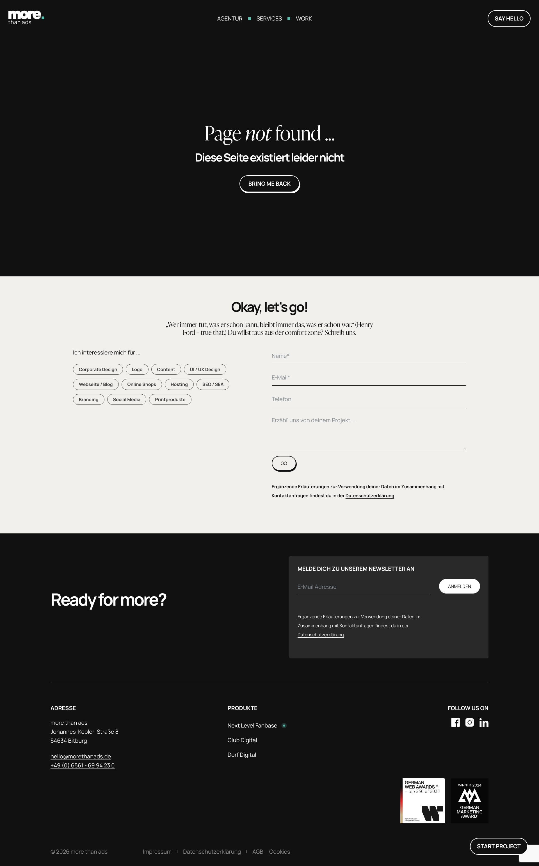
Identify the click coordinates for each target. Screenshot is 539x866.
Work (304, 18)
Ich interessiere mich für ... (106, 352)
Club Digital (242, 740)
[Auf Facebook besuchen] (455, 723)
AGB (257, 851)
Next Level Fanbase (252, 725)
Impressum (157, 851)
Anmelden (459, 586)
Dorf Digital (242, 754)
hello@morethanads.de (81, 756)
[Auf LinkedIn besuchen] (483, 723)
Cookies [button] (279, 851)
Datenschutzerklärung (370, 495)
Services (269, 18)
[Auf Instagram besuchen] (469, 723)
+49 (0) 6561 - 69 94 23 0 (83, 765)
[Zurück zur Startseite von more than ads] (26, 22)
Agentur (230, 18)
